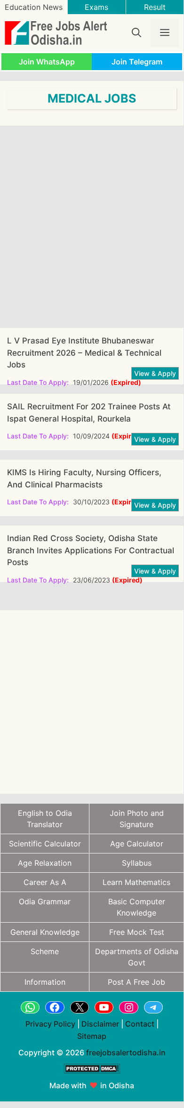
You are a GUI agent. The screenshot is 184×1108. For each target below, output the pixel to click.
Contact (139, 1023)
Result (155, 7)
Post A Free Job (136, 982)
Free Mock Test (136, 932)
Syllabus (137, 863)
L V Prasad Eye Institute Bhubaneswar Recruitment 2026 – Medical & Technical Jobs (84, 352)
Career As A (45, 882)
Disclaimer (100, 1023)
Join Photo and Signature (137, 818)
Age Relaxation (45, 863)
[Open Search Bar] (136, 33)
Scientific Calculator (45, 843)
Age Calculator (136, 843)
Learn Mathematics (136, 882)
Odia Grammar (45, 901)
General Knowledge (45, 932)
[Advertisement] (92, 227)
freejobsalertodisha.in (126, 1052)
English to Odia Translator (45, 818)
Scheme (45, 951)
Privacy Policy (50, 1023)
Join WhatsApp (47, 61)
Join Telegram (137, 61)
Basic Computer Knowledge (136, 907)
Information (44, 982)
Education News (34, 7)
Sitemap (91, 1036)
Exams (96, 7)
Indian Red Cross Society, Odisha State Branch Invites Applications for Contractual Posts (90, 550)
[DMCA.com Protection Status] (92, 1078)
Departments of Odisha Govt (136, 957)
